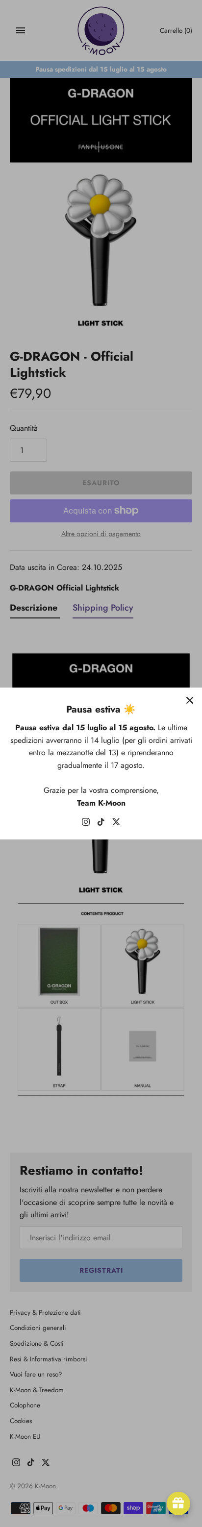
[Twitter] (116, 824)
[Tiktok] (101, 824)
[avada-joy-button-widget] (178, 1503)
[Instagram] (86, 824)
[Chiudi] (190, 700)
